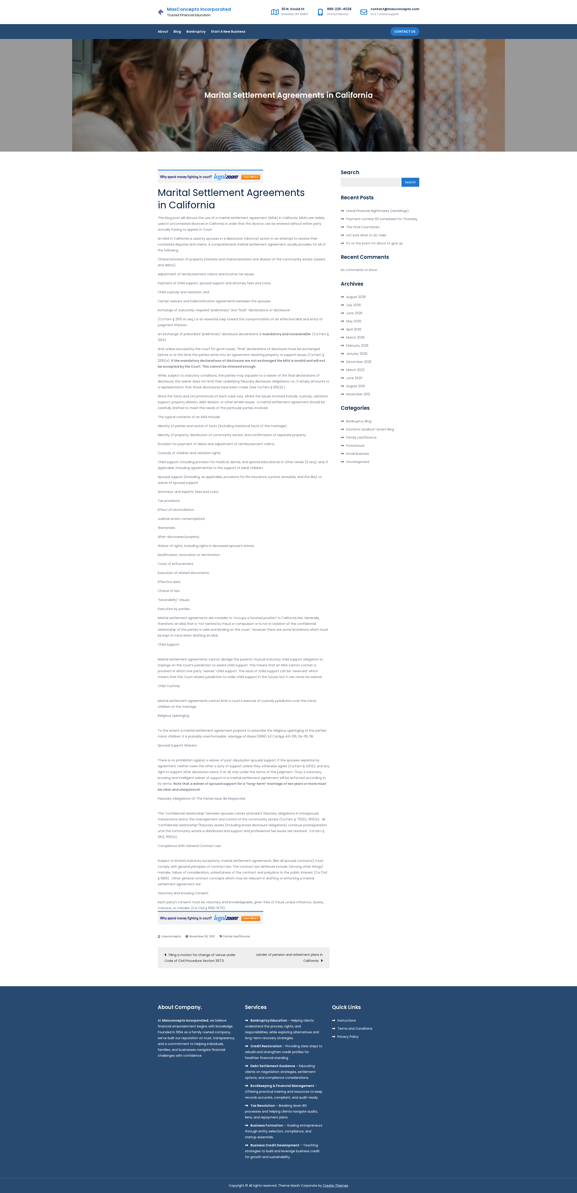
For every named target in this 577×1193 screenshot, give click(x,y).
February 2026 (357, 345)
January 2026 (356, 353)
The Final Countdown (363, 227)
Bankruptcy (196, 31)
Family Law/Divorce (236, 936)
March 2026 (355, 337)
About (163, 31)
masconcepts (171, 936)
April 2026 (353, 329)
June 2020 (354, 378)
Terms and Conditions (354, 1028)
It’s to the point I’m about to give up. (374, 243)
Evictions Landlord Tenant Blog (370, 429)
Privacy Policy (348, 1036)
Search (350, 172)
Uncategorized (357, 462)
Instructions (346, 1020)
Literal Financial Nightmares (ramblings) (377, 211)
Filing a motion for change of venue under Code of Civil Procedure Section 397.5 (200, 958)
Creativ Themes (335, 1185)
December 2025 (358, 362)
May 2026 (353, 321)
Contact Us (404, 31)
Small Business (357, 453)
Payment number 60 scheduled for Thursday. (382, 219)
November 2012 (358, 394)
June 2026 (354, 313)
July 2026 (353, 305)
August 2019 (355, 386)
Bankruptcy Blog (358, 421)
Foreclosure (355, 445)
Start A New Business (228, 31)
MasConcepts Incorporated (199, 9)
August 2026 (356, 297)
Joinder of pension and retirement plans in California (289, 957)
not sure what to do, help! (366, 235)
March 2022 (355, 370)
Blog (177, 31)
